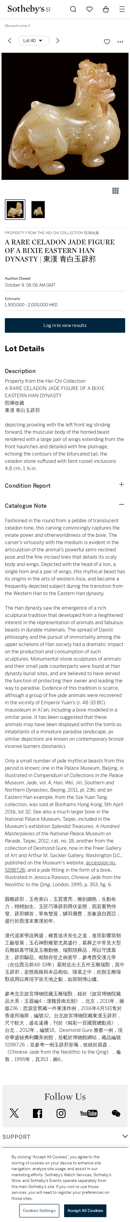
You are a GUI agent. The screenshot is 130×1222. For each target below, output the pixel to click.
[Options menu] (120, 42)
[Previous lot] (10, 40)
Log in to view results (65, 325)
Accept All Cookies (85, 1210)
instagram (61, 1113)
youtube (89, 1113)
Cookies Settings (39, 1210)
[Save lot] (107, 42)
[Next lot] (58, 40)
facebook (37, 1113)
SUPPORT (16, 1137)
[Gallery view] (115, 191)
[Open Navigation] (122, 9)
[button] (65, 116)
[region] (65, 1185)
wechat (116, 1113)
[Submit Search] (73, 9)
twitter (14, 1113)
